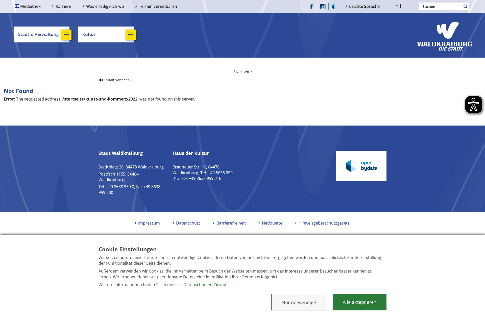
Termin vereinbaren (158, 6)
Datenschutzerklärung (204, 284)
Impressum (149, 223)
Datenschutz (188, 223)
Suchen (465, 6)
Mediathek (30, 6)
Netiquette (272, 223)
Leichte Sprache (364, 6)
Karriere (63, 6)
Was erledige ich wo (105, 6)
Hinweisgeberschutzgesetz (324, 223)
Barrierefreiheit (231, 223)
